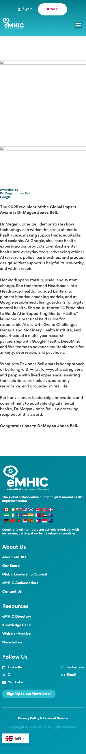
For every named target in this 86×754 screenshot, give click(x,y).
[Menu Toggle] (78, 25)
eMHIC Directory (16, 617)
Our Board (11, 566)
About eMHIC (14, 557)
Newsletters (12, 642)
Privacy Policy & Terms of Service (43, 718)
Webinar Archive (16, 634)
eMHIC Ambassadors (20, 583)
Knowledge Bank (16, 625)
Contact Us (12, 592)
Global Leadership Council (24, 574)
